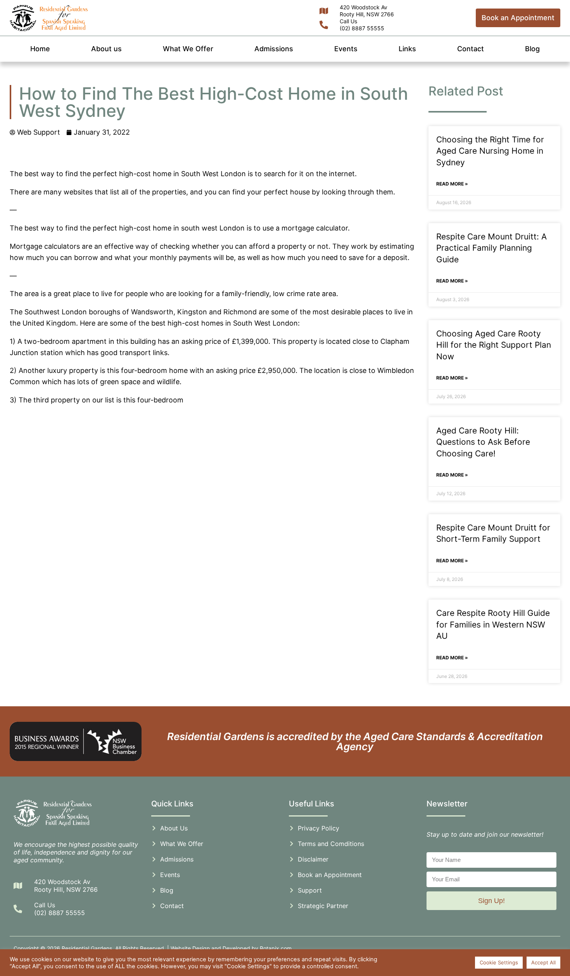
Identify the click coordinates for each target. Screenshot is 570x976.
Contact (470, 49)
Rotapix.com (276, 948)
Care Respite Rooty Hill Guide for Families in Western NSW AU (493, 624)
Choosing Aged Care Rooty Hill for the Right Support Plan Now (493, 345)
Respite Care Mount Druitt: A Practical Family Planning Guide (491, 248)
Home (40, 49)
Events (346, 49)
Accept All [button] (543, 962)
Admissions (273, 49)
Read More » (452, 184)
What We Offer (188, 49)
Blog (532, 49)
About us (106, 49)
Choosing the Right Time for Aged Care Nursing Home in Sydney (490, 151)
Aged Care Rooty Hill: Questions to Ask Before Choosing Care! (483, 442)
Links (407, 49)
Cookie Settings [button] (499, 962)
